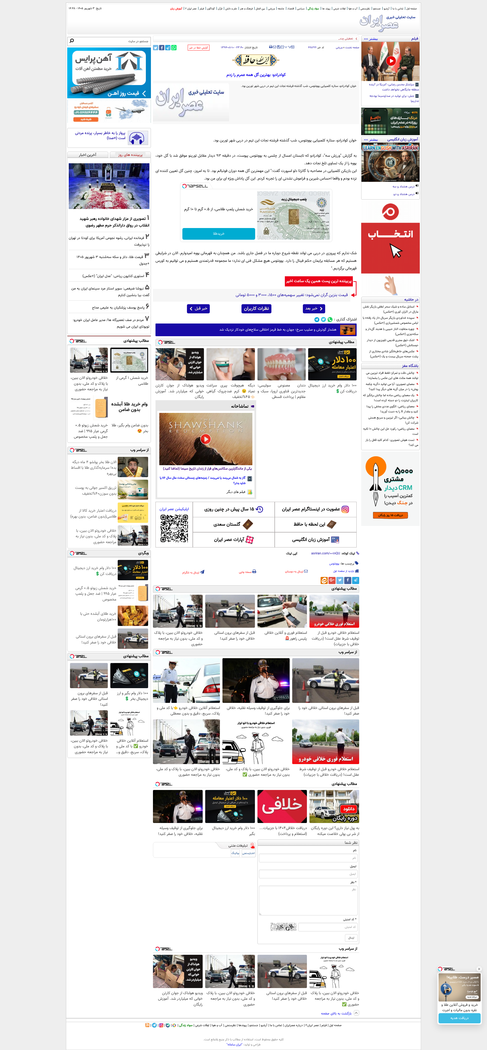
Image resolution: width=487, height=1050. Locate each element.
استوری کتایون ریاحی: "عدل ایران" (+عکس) (113, 276)
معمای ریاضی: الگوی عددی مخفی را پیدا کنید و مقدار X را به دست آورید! (392, 409)
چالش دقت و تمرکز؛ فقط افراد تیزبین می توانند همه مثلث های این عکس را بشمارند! (392, 375)
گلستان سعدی (227, 524)
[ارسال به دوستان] (274, 47)
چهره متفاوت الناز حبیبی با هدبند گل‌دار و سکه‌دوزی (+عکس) (392, 331)
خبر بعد (311, 308)
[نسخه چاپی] (270, 47)
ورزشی (271, 9)
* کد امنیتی (349, 919)
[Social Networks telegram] (317, 319)
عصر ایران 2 (191, 9)
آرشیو (386, 9)
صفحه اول (411, 9)
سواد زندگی (313, 9)
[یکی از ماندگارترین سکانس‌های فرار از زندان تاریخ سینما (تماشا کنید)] (205, 439)
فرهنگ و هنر (246, 9)
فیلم (202, 9)
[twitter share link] (155, 47)
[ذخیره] (278, 47)
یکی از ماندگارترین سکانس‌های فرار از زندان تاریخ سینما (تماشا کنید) (207, 468)
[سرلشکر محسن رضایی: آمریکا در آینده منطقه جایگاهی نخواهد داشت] (390, 61)
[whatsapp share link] (174, 47)
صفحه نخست (352, 48)
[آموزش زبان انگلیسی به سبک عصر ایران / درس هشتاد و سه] (390, 162)
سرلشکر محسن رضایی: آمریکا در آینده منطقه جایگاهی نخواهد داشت (394, 87)
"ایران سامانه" (234, 1044)
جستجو (377, 9)
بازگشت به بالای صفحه (337, 1013)
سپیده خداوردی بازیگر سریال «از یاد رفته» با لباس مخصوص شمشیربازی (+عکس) (390, 320)
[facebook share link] (161, 47)
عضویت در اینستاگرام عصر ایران (311, 509)
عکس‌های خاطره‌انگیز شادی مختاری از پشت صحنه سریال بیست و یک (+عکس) (393, 354)
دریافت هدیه (459, 1018)
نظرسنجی (365, 9)
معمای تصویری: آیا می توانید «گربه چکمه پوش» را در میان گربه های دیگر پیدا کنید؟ (392, 387)
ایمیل (353, 866)
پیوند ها (326, 9)
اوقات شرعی (339, 9)
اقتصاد (290, 9)
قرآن (220, 9)
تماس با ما (397, 9)
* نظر (353, 882)
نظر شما (351, 843)
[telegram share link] (167, 47)
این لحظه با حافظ (309, 524)
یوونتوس (334, 563)
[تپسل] (184, 186)
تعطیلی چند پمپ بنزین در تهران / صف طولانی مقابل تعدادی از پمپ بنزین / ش (307, 39)
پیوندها (242, 1025)
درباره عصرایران (294, 1025)
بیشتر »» (371, 39)
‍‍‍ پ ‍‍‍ (288, 46)
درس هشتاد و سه (404, 187)
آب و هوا (353, 9)
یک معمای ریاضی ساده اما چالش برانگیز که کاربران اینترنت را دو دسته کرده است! (390, 398)
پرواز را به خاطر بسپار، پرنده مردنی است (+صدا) (100, 136)
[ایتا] (324, 580)
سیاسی (301, 9)
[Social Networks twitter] (323, 319)
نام (354, 850)
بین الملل (260, 9)
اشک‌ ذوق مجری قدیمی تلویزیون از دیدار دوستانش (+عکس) (392, 343)
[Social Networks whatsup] (330, 319)
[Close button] (479, 969)
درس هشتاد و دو (404, 194)
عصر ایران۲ (312, 1025)
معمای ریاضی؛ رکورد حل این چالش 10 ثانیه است (390, 431)
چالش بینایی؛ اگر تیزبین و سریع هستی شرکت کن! (393, 420)
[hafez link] (256, 60)
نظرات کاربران (256, 308)
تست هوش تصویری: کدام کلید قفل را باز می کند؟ (392, 442)
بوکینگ (235, 853)
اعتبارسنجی (248, 853)
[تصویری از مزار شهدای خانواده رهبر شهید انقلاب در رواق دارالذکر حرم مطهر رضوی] (109, 186)
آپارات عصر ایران (229, 539)
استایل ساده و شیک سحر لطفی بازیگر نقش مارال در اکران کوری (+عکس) (390, 309)
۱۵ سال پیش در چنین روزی (229, 509)
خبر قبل (201, 308)
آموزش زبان (176, 9)
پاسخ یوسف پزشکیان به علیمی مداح (118, 307)
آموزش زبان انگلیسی (311, 539)
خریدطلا (218, 234)
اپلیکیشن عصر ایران (174, 509)
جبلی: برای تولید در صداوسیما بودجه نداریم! (394, 99)
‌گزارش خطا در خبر (198, 48)
